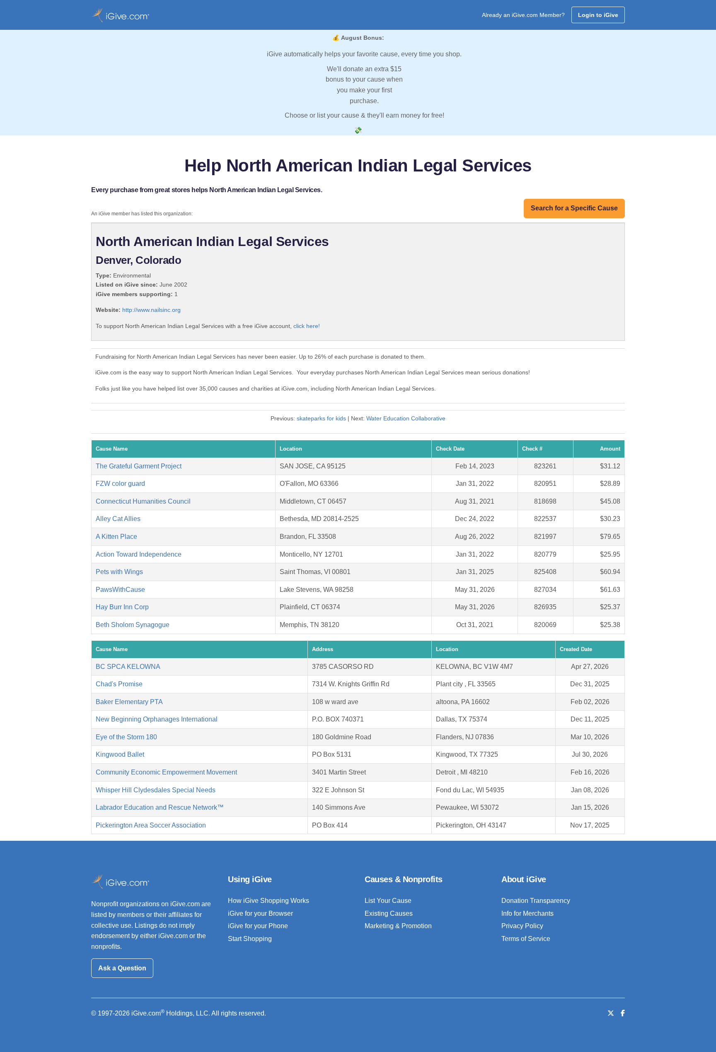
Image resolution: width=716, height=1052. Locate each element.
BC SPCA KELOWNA (128, 666)
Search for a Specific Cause (574, 208)
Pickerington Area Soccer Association (151, 825)
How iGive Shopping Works (268, 900)
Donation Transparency (535, 900)
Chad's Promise (119, 684)
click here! (306, 326)
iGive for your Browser (260, 913)
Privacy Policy (522, 925)
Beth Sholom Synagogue (132, 624)
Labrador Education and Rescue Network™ (160, 807)
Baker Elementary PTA (129, 701)
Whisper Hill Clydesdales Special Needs (155, 790)
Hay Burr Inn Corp (122, 606)
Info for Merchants (527, 913)
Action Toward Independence (138, 554)
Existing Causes (389, 913)
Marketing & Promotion (398, 925)
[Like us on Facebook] (623, 1013)
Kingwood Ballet (120, 754)
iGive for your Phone (258, 925)
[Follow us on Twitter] (610, 1013)
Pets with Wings (119, 571)
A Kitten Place (116, 536)
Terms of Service (525, 938)
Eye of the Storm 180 (126, 737)
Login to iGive (598, 15)
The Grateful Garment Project (138, 466)
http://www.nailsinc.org (151, 309)
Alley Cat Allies (118, 518)
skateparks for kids (321, 418)
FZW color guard (120, 483)
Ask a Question (122, 968)
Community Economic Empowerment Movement (166, 772)
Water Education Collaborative (405, 418)
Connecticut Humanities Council (143, 501)
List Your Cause (388, 900)
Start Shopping (250, 938)
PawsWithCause (120, 589)
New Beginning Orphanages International (157, 719)
